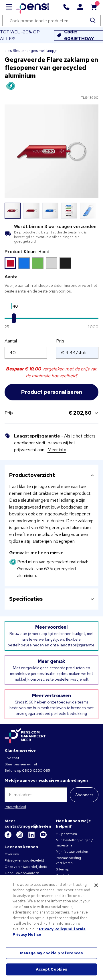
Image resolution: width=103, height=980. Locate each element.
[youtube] (43, 837)
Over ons (12, 854)
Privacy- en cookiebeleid (24, 860)
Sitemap (62, 869)
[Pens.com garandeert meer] (25, 736)
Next (91, 211)
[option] (10, 263)
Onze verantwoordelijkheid (26, 866)
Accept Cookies (52, 969)
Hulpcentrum (66, 834)
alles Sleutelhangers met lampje (31, 50)
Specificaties (26, 599)
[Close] (96, 885)
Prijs (60, 341)
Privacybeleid (15, 806)
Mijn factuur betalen (72, 851)
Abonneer (84, 794)
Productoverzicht (32, 475)
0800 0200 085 (36, 770)
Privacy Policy (52, 929)
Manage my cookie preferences (51, 953)
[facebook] (8, 837)
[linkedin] (32, 837)
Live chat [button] (12, 758)
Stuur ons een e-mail (21, 764)
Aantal (11, 341)
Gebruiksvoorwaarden (22, 873)
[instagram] (20, 837)
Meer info (56, 450)
